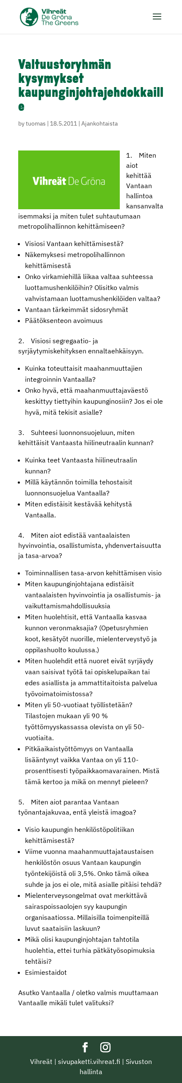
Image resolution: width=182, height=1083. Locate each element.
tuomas (36, 123)
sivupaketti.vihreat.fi (89, 1061)
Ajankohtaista (99, 123)
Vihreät (41, 1061)
